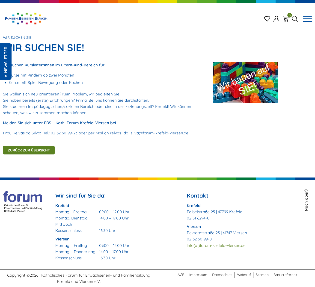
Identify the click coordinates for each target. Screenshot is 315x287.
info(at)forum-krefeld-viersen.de (216, 245)
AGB (181, 274)
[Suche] (295, 18)
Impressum (198, 274)
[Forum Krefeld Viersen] (26, 18)
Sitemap (262, 274)
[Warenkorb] (285, 18)
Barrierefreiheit (285, 274)
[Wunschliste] (267, 18)
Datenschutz (222, 274)
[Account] (276, 18)
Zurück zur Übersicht (29, 150)
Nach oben (306, 200)
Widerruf (244, 274)
